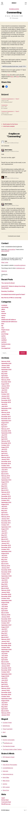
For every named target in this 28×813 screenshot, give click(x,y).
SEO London (6, 787)
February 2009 (5, 590)
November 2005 (6, 670)
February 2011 (5, 541)
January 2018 (5, 414)
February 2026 (5, 361)
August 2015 (5, 447)
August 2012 (5, 504)
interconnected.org (8, 774)
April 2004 (4, 709)
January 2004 (5, 715)
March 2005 (5, 686)
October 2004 (5, 696)
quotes (3, 336)
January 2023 (5, 386)
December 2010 (6, 545)
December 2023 (6, 382)
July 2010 (4, 555)
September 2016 (6, 433)
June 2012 (4, 508)
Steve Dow (6, 790)
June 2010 (4, 557)
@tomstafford (11, 249)
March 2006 (5, 662)
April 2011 (4, 537)
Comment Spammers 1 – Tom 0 (10, 111)
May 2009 (4, 584)
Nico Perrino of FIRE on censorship (11, 297)
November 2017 (6, 418)
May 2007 (4, 633)
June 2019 (4, 406)
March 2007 (5, 637)
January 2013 (5, 494)
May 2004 (4, 706)
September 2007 (6, 625)
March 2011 (4, 539)
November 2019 (6, 402)
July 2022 (4, 390)
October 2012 (5, 500)
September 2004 (6, 698)
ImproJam (5, 771)
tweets (3, 346)
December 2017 (6, 416)
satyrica (5, 784)
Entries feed (4, 800)
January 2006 (5, 666)
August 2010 (5, 553)
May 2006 (4, 657)
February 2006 (5, 664)
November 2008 (6, 596)
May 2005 (4, 682)
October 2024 (5, 367)
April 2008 (4, 610)
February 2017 (5, 429)
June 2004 (4, 704)
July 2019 (4, 404)
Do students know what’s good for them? (13, 294)
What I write (4, 262)
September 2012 (6, 502)
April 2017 (4, 427)
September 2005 (6, 674)
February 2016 (5, 441)
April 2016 (4, 439)
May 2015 (4, 451)
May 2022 (4, 392)
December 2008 (6, 594)
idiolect (14, 3)
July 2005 (4, 678)
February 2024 (5, 380)
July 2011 (4, 531)
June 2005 (4, 680)
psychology (4, 334)
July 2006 (4, 653)
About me (4, 271)
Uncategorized (5, 348)
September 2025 (6, 363)
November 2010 (6, 547)
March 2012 (4, 514)
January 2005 (5, 690)
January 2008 (5, 617)
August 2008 (5, 602)
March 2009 (5, 588)
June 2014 (4, 469)
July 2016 (4, 435)
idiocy (3, 317)
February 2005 (5, 688)
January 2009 (5, 592)
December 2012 (6, 496)
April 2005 (4, 684)
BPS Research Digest (8, 757)
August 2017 (5, 422)
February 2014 (5, 476)
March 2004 (5, 711)
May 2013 (4, 486)
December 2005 (6, 668)
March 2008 (5, 612)
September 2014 (6, 467)
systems (3, 342)
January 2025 (5, 365)
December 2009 (6, 570)
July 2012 (4, 506)
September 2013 (6, 480)
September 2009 (6, 576)
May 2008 (4, 608)
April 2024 (4, 375)
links (2, 323)
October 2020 (5, 398)
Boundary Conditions (7, 291)
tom (9, 16)
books (3, 311)
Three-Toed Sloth (7, 729)
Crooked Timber (7, 722)
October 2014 (5, 465)
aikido (3, 309)
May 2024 (4, 373)
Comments (4, 105)
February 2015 (5, 457)
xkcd (4, 732)
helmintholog (6, 725)
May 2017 (4, 424)
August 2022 (5, 388)
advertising (4, 307)
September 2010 (6, 551)
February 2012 (5, 516)
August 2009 (5, 578)
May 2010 (4, 559)
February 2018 (5, 412)
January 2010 (5, 568)
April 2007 (4, 635)
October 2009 (5, 574)
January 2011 (5, 543)
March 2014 (4, 474)
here (12, 76)
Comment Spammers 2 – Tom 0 (10, 99)
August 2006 (5, 651)
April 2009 (4, 586)
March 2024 (4, 377)
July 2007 (4, 629)
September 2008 (6, 600)
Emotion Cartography (9, 740)
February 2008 (5, 615)
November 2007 (6, 621)
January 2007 (5, 641)
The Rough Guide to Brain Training (12, 749)
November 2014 (6, 463)
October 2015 (5, 445)
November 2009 (6, 572)
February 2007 (5, 639)
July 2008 (4, 604)
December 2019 (6, 400)
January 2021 (5, 396)
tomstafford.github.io (19, 265)
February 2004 (5, 713)
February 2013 (5, 492)
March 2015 (4, 455)
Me (2, 325)
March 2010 (4, 563)
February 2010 (5, 565)
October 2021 (5, 394)
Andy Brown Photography (10, 764)
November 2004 (6, 694)
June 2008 (4, 606)
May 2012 (4, 510)
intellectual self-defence (8, 319)
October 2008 (5, 598)
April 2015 (4, 453)
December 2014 (6, 461)
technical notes (14, 9)
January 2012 (5, 518)
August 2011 (5, 529)
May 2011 (4, 535)
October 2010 (5, 549)
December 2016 (6, 431)
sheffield (4, 340)
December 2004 (6, 692)
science (3, 338)
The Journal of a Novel (7, 283)
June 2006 (4, 655)
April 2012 (4, 512)
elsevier (3, 313)
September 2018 (6, 408)
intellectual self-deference (9, 321)
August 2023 (5, 384)
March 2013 (4, 490)
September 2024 (6, 369)
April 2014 (4, 471)
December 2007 (6, 619)
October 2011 (5, 525)
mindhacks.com (20, 268)
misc (2, 327)
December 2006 (6, 643)
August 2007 (5, 627)
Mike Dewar (6, 780)
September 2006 (6, 649)
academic (4, 305)
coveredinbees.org (8, 768)
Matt (8, 75)
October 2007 (5, 623)
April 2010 (4, 561)
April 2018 (4, 410)
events (3, 315)
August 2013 (5, 482)
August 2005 (5, 676)
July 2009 (4, 580)
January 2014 (5, 478)
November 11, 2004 (18, 16)
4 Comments (15, 18)
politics (3, 332)
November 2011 (6, 523)
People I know (5, 330)
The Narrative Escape (9, 746)
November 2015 (6, 443)
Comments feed (6, 802)
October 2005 (5, 672)
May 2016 (4, 437)
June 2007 (4, 631)
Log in (3, 798)
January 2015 (5, 459)
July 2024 (4, 371)
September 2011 (6, 527)
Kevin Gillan (6, 777)
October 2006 (5, 647)
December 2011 (6, 521)
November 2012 (6, 498)
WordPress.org (5, 804)
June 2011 (4, 533)
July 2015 (4, 449)
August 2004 (5, 700)
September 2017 (6, 420)
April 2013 (4, 488)
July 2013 (4, 484)
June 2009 (4, 582)
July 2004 (4, 702)
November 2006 (6, 645)
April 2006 (4, 659)
